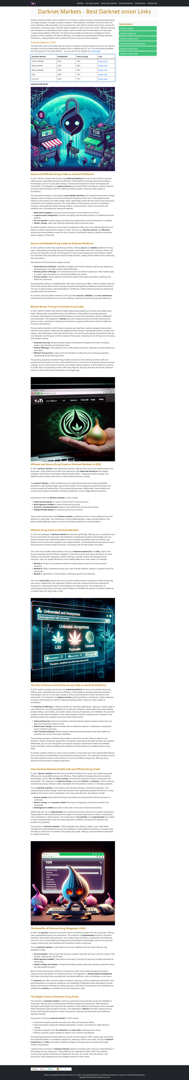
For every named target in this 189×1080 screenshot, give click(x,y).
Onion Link (102, 61)
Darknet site (152, 3)
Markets (80, 3)
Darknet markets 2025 (129, 53)
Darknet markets (126, 28)
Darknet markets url (128, 33)
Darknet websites (126, 3)
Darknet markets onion (129, 38)
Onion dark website (109, 3)
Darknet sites (140, 3)
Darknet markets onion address (133, 43)
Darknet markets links (129, 48)
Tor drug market (92, 3)
